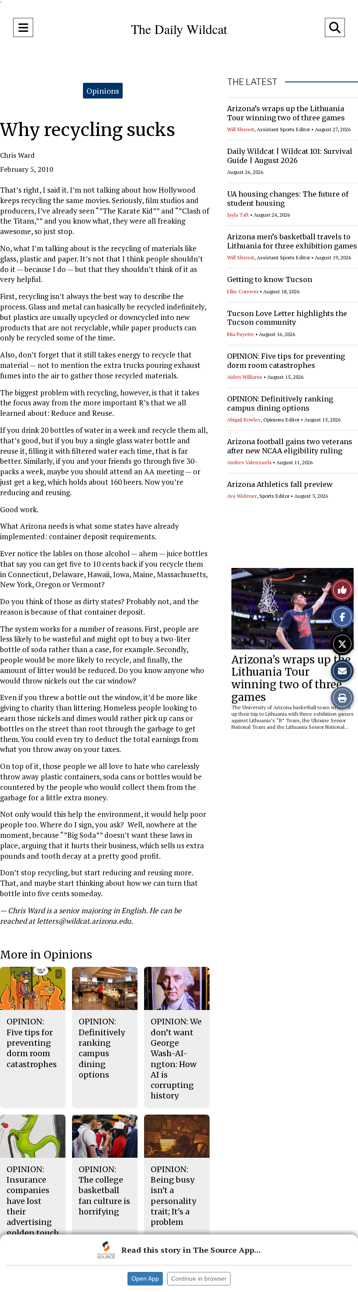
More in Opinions (46, 955)
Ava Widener (242, 496)
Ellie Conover (242, 291)
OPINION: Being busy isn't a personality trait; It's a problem (173, 1195)
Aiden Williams (244, 377)
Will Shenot (240, 129)
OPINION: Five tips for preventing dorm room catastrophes (286, 361)
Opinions (102, 90)
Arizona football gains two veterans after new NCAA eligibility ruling (289, 446)
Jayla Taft (238, 214)
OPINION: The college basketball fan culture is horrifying (104, 1190)
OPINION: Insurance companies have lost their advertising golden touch (33, 1201)
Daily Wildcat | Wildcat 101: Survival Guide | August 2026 (289, 156)
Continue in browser (199, 1278)
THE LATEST (252, 82)
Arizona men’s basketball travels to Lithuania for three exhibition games (292, 241)
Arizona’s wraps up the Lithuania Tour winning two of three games (286, 113)
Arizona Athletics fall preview (280, 484)
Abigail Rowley (244, 419)
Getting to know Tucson (269, 279)
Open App (145, 1278)
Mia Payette (240, 334)
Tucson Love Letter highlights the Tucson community (287, 318)
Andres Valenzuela (249, 462)
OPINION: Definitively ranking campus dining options (280, 403)
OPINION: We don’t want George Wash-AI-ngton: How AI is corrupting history (176, 1059)
